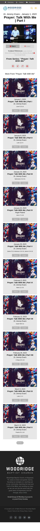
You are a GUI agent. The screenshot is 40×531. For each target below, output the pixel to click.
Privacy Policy (23, 511)
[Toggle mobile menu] (36, 8)
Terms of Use (15, 511)
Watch (13, 46)
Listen (28, 46)
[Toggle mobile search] (32, 8)
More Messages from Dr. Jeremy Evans (18, 53)
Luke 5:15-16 (27, 51)
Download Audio (20, 55)
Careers (30, 511)
